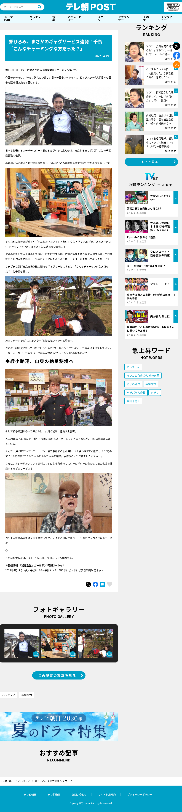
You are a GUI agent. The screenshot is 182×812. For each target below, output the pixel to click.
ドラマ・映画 (10, 18)
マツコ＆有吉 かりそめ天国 (143, 375)
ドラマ (155, 392)
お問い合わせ (79, 794)
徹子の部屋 (133, 384)
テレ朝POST (91, 7)
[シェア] (95, 584)
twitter (176, 46)
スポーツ (102, 18)
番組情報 (26, 695)
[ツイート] (88, 584)
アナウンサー (123, 18)
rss (176, 64)
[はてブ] (102, 584)
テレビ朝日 (30, 794)
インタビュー (166, 18)
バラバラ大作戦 (136, 392)
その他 (146, 18)
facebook (176, 55)
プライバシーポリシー (139, 794)
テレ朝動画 (54, 794)
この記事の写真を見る (57, 675)
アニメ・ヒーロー (75, 18)
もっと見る (150, 162)
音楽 (53, 18)
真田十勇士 (133, 401)
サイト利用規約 (107, 794)
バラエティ (35, 18)
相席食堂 (26, 565)
